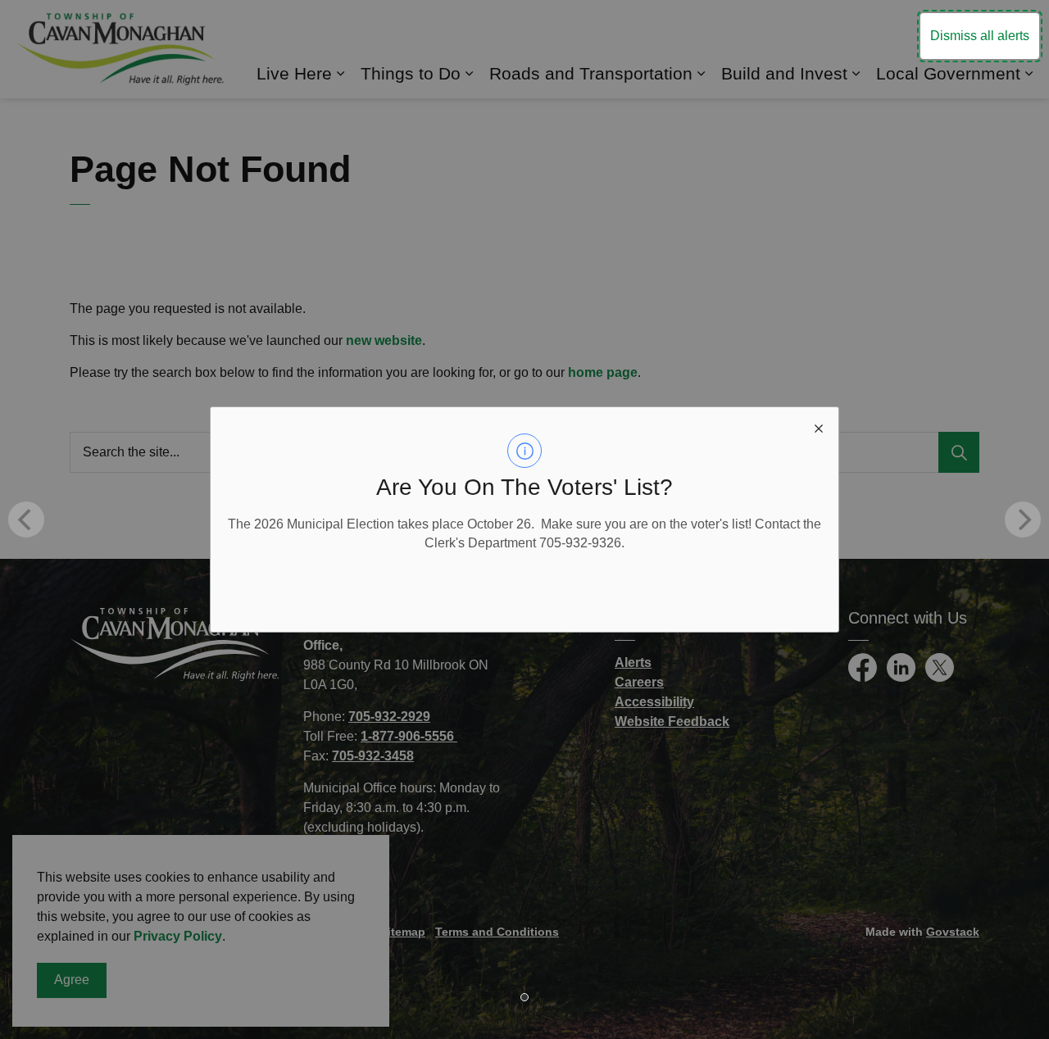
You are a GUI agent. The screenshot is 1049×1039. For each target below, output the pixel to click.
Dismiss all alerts (979, 36)
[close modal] (818, 427)
